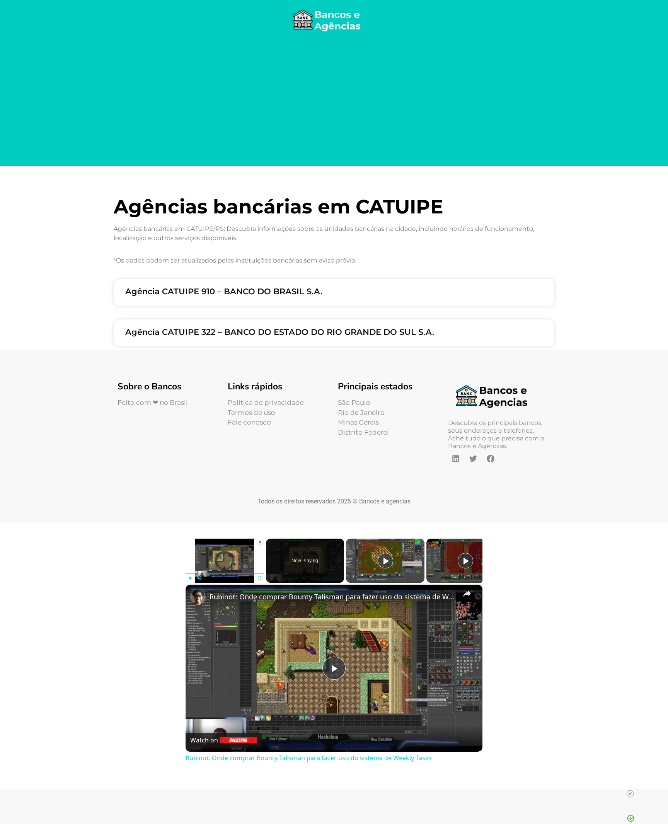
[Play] (190, 578)
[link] (198, 597)
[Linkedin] (456, 458)
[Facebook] (490, 458)
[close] (630, 793)
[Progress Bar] (225, 573)
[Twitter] (473, 458)
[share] (467, 593)
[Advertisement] (334, 100)
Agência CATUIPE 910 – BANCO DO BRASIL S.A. (223, 291)
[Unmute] (199, 578)
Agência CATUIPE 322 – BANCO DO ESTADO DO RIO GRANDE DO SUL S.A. (279, 332)
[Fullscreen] (259, 578)
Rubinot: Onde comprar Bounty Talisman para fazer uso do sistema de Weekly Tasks (333, 596)
